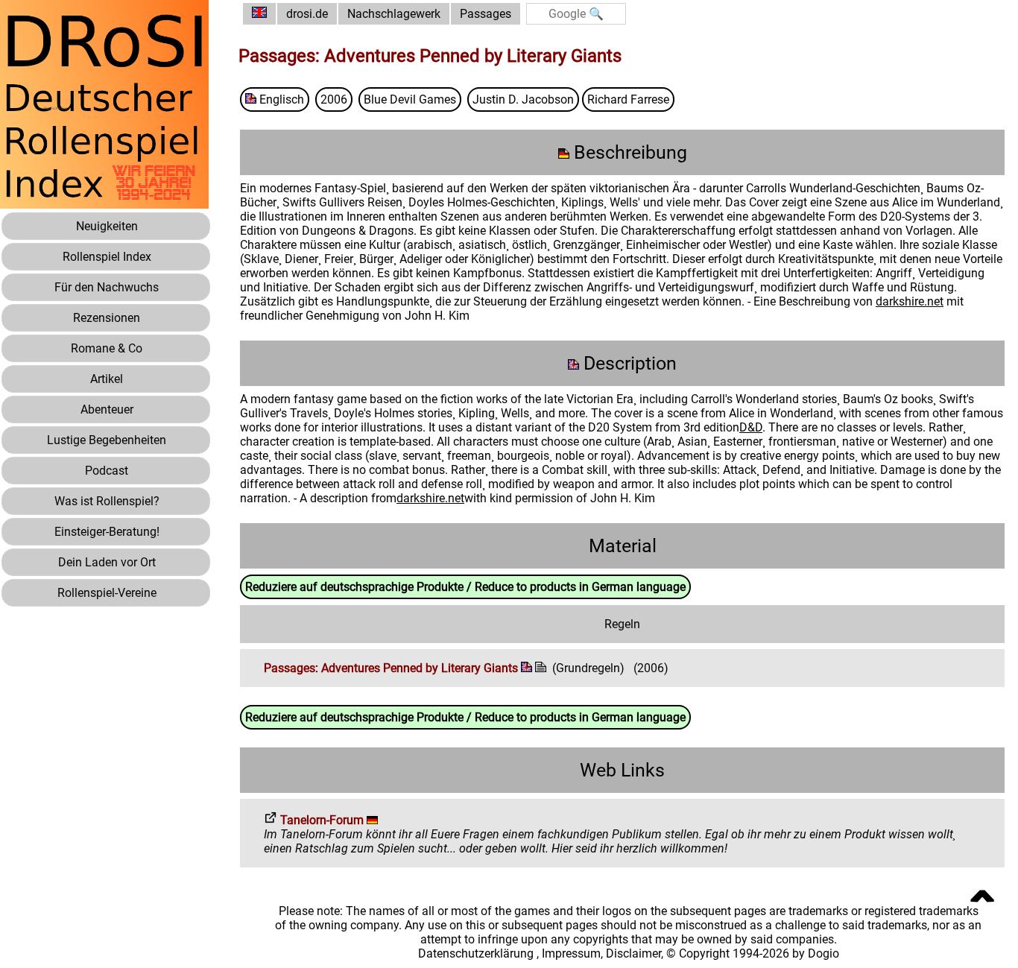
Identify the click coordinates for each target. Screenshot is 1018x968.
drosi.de (307, 14)
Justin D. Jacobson (523, 99)
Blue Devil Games (410, 99)
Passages (485, 14)
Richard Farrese (628, 99)
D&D (750, 427)
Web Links (622, 770)
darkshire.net (909, 301)
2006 (333, 99)
